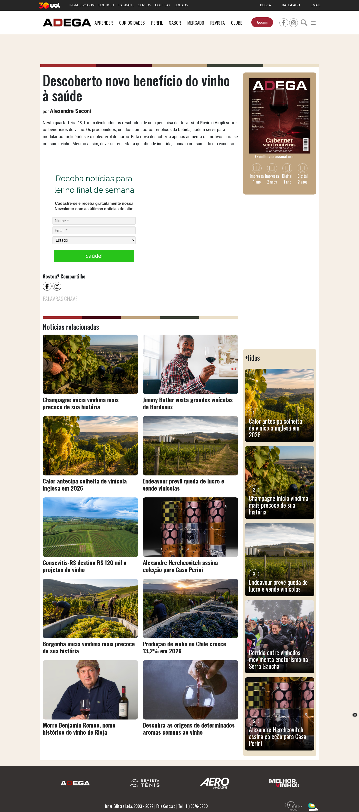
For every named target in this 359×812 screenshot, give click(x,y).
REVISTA (217, 22)
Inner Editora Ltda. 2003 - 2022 (129, 806)
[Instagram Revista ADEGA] (293, 22)
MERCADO (195, 22)
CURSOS (144, 5)
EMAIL (315, 5)
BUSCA (265, 5)
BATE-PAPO (291, 5)
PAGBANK (126, 5)
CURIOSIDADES (132, 22)
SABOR (175, 22)
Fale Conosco (165, 806)
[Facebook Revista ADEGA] (284, 22)
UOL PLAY (162, 5)
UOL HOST (106, 5)
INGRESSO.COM (82, 5)
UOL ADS (181, 5)
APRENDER (104, 22)
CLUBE (236, 22)
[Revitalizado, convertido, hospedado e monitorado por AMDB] (313, 807)
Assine (262, 22)
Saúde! (94, 255)
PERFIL (157, 22)
